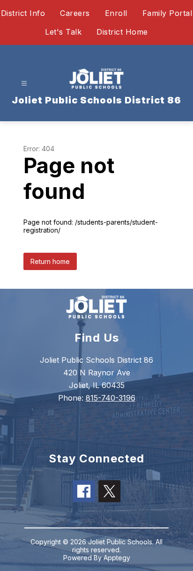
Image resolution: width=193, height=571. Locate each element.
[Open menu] (24, 83)
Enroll (116, 13)
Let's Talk (63, 32)
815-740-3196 (110, 398)
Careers (75, 13)
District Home (122, 32)
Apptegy (117, 558)
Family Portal (167, 13)
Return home (50, 261)
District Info (23, 13)
